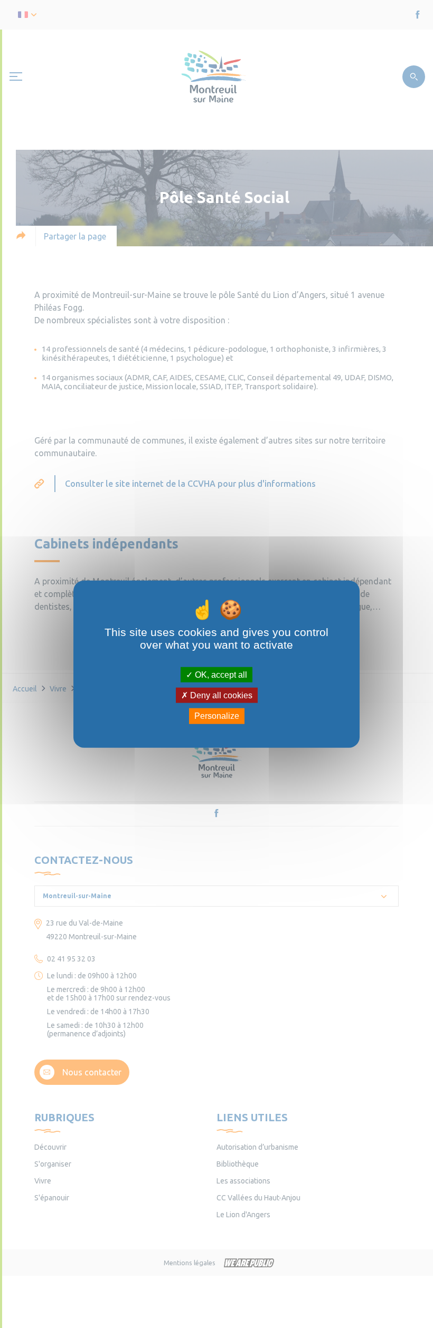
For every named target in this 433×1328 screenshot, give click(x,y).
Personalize (216, 715)
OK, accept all (220, 674)
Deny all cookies (220, 695)
